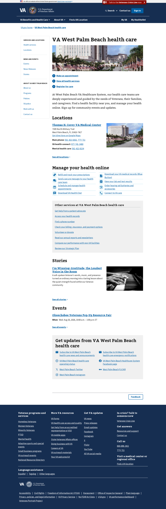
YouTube (88, 449)
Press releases (90, 423)
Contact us (124, 10)
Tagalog (32, 473)
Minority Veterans (26, 430)
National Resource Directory (31, 459)
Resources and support (128, 431)
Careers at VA (57, 448)
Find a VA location (125, 463)
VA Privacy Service (66, 496)
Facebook (88, 431)
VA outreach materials (61, 452)
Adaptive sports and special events (31, 445)
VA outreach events (27, 455)
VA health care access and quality (66, 423)
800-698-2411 (123, 446)
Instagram (89, 436)
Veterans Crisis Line (126, 421)
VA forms (55, 418)
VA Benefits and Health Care (34, 19)
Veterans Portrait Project (31, 500)
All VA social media (92, 453)
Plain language (133, 493)
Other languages (47, 473)
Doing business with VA (61, 443)
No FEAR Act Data (86, 496)
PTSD (20, 434)
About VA (58, 19)
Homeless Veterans (27, 421)
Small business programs (30, 451)
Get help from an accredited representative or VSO (64, 429)
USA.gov (102, 496)
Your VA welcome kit (60, 456)
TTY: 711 (121, 450)
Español (22, 473)
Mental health (24, 439)
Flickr (86, 444)
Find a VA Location (78, 19)
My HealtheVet (138, 19)
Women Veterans (26, 426)
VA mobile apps (58, 435)
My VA (124, 19)
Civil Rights (39, 493)
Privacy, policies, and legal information (37, 496)
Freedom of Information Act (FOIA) (64, 493)
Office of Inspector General (110, 493)
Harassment (88, 493)
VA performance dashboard (121, 496)
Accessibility (25, 493)
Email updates (91, 427)
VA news (88, 418)
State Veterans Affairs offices (64, 439)
